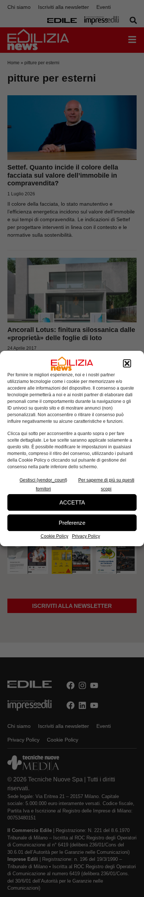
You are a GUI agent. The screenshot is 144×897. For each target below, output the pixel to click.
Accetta (72, 502)
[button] (127, 363)
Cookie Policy (54, 536)
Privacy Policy (86, 536)
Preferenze (72, 523)
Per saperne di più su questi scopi (106, 484)
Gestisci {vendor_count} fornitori (43, 484)
